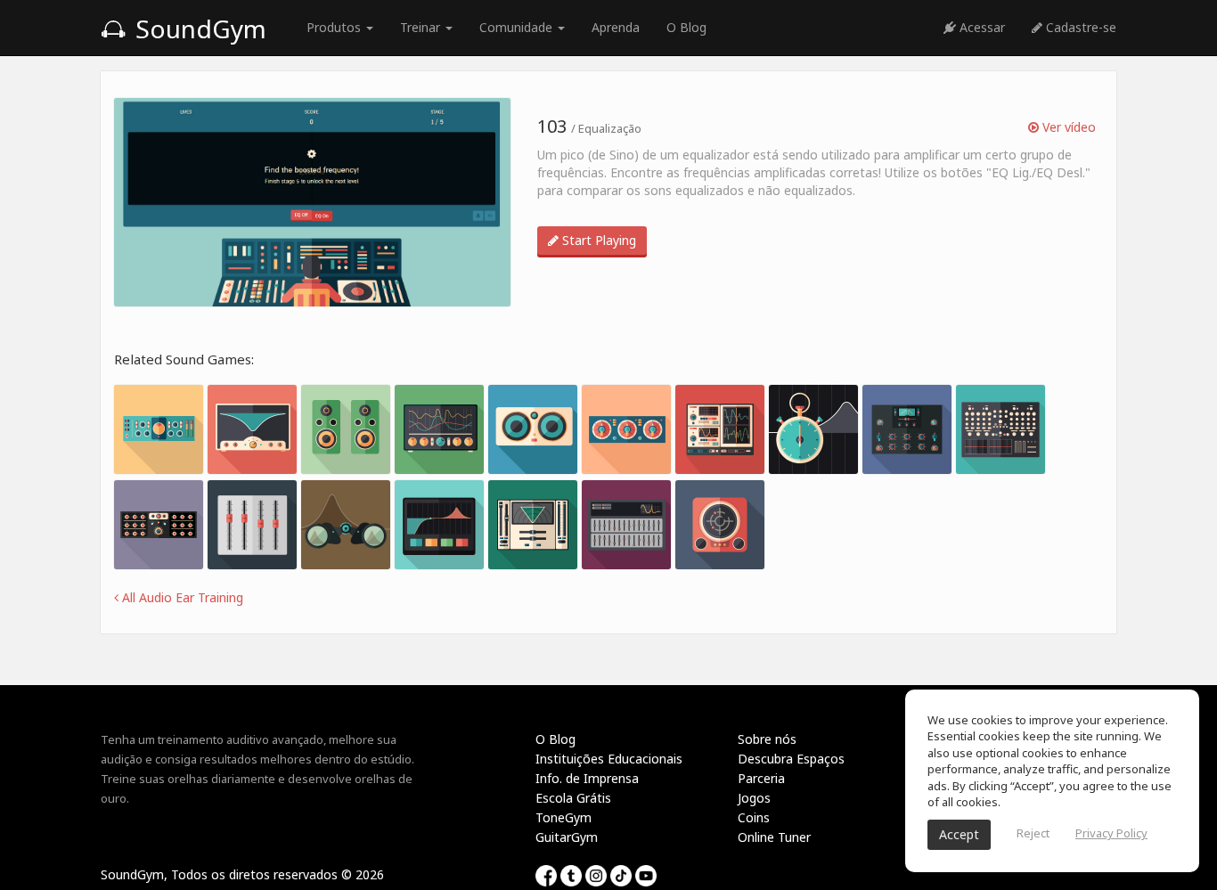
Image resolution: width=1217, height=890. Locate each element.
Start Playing (597, 240)
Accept (959, 834)
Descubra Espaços (791, 758)
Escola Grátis (573, 797)
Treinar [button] (422, 27)
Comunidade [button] (517, 27)
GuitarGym (566, 837)
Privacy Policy (1111, 833)
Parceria (761, 778)
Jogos (754, 797)
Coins (754, 817)
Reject (1033, 833)
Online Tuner (774, 837)
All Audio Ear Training (180, 597)
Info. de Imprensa (587, 778)
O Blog (686, 27)
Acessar (980, 27)
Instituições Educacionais (608, 758)
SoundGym (197, 28)
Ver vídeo (1067, 126)
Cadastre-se (1079, 27)
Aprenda (616, 27)
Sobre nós (767, 739)
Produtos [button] (335, 27)
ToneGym (563, 817)
